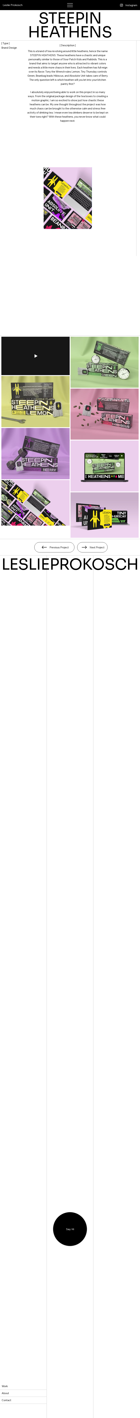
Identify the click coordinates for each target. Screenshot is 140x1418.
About (5, 1393)
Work (5, 1386)
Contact (6, 1400)
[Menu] (70, 5)
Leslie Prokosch (13, 5)
